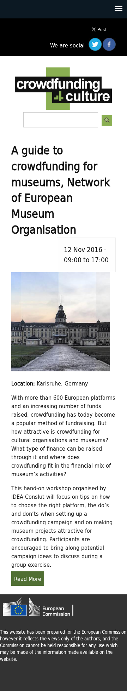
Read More (27, 578)
